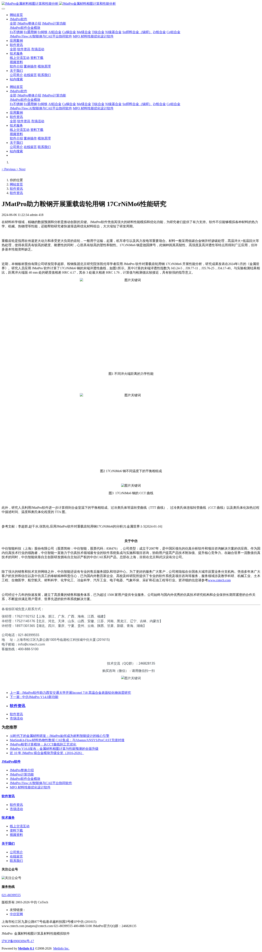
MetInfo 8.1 (26, 948)
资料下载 (16, 830)
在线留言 (16, 856)
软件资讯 (16, 188)
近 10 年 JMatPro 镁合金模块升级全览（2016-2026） (47, 753)
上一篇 (70, 692)
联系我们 (16, 860)
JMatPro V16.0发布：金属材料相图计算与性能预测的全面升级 (54, 748)
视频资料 (16, 834)
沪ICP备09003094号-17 (18, 941)
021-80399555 (11, 895)
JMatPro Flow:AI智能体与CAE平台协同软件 (41, 783)
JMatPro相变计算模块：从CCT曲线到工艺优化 (43, 744)
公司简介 (16, 852)
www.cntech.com (219, 580)
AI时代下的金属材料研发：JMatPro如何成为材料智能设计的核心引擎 (59, 736)
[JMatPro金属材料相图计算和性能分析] (131, 4)
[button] (9, 169)
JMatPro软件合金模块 (25, 778)
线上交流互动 (19, 826)
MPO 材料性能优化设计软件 (30, 787)
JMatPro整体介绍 (22, 770)
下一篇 (34, 697)
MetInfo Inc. (61, 948)
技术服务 (8, 817)
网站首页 (16, 15)
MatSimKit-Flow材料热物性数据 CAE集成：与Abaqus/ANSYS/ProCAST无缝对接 (67, 740)
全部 (13, 23)
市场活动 (16, 718)
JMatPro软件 (11, 761)
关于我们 (8, 843)
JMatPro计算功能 (22, 774)
